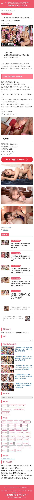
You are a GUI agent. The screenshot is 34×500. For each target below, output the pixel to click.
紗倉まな (28, 432)
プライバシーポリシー (14, 487)
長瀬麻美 (11, 439)
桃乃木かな (27, 446)
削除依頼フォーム (26, 487)
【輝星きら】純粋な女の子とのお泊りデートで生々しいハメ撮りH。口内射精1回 (20, 296)
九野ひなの (12, 432)
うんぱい (4, 429)
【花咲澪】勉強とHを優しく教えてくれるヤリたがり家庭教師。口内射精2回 (23, 376)
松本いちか (12, 446)
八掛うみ (18, 450)
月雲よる (4, 439)
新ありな (11, 425)
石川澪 (18, 425)
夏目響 (26, 439)
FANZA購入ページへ (15, 159)
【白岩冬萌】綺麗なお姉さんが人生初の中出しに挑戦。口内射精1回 (20, 258)
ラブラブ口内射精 (7, 227)
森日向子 (4, 450)
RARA (21, 422)
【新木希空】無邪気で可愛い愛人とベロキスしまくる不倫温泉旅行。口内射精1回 (20, 283)
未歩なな (19, 446)
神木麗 (25, 429)
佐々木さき (12, 436)
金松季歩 (18, 429)
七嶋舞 (11, 443)
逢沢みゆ (27, 422)
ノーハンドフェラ (6, 409)
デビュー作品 (22, 405)
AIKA (3, 422)
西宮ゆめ (25, 443)
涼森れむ (28, 436)
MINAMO (10, 422)
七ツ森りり (18, 443)
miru (16, 422)
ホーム (5, 487)
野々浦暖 (4, 446)
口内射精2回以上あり (19, 409)
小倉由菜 (11, 429)
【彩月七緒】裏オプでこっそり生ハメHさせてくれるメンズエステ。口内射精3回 (23, 367)
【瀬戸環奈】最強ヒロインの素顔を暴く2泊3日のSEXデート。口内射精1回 (23, 358)
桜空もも (4, 436)
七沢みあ (4, 443)
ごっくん (4, 405)
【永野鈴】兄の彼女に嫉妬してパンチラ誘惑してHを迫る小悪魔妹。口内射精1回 (20, 271)
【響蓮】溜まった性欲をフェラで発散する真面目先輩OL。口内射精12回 (24, 385)
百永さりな (5, 230)
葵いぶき (4, 425)
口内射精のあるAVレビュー (17, 6)
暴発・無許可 (5, 412)
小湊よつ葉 (20, 432)
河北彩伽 (4, 432)
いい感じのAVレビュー (8, 458)
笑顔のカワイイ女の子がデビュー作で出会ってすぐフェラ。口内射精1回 (20, 245)
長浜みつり (19, 439)
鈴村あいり (20, 436)
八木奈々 (11, 450)
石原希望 (24, 425)
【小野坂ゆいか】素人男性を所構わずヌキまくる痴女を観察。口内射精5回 (23, 349)
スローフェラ (12, 405)
